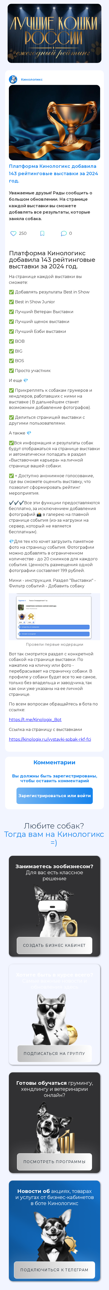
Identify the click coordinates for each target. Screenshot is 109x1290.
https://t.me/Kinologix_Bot (35, 719)
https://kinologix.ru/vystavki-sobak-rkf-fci (50, 739)
